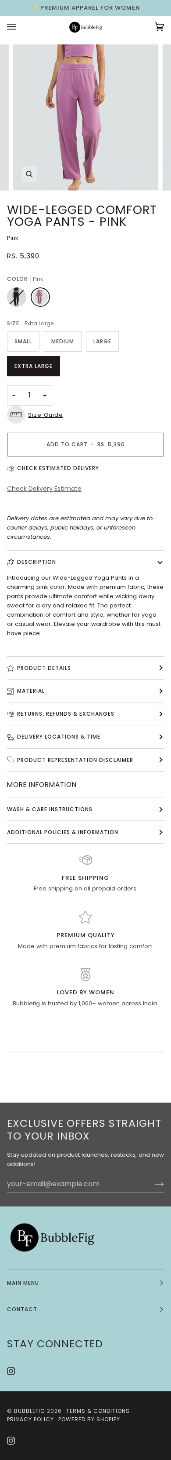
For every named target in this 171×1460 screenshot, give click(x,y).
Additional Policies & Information (62, 832)
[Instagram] (11, 1371)
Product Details (44, 668)
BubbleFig (29, 1411)
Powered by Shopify (89, 1419)
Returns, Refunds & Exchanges (65, 713)
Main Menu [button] (23, 1283)
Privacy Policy (30, 1419)
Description (36, 562)
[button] (85, 415)
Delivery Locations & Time (58, 736)
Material (31, 691)
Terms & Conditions (98, 1411)
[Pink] (40, 299)
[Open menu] (20, 27)
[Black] (19, 299)
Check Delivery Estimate (44, 488)
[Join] (152, 1184)
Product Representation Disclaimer (75, 760)
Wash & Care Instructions (50, 809)
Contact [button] (22, 1309)
